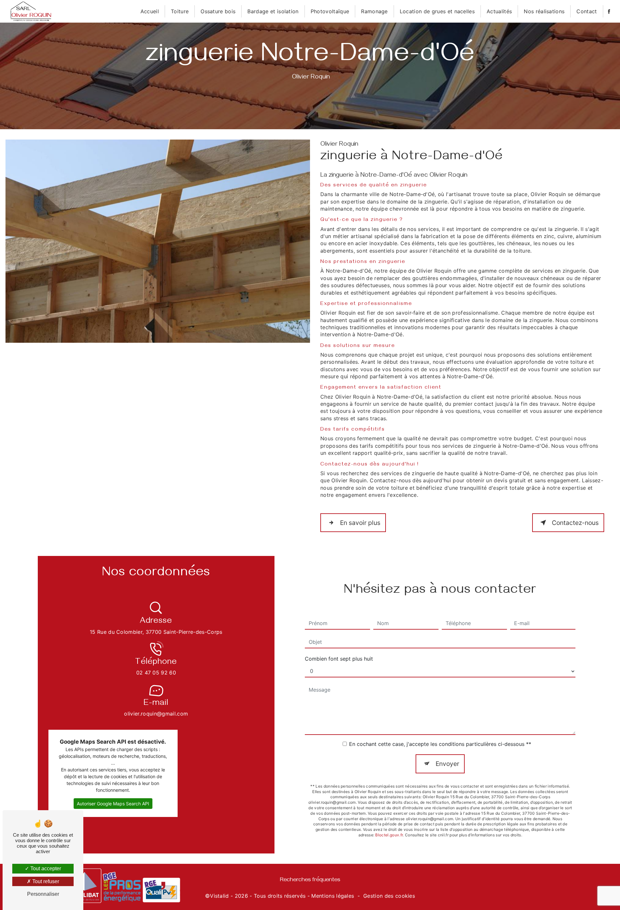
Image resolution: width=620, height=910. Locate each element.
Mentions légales (332, 896)
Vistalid (219, 896)
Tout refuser (45, 881)
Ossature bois (218, 11)
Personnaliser (43, 894)
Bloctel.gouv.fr (389, 834)
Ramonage (374, 11)
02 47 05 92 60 (156, 672)
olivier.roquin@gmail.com (156, 713)
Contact (586, 11)
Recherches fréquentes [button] (310, 880)
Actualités (499, 11)
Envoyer (447, 764)
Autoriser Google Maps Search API (113, 803)
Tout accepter (45, 868)
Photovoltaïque (330, 11)
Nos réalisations (544, 11)
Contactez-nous (575, 523)
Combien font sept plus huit (339, 658)
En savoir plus (360, 523)
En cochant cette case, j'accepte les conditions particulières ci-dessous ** (440, 744)
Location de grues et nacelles (437, 11)
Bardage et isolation (272, 11)
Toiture (180, 11)
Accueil (149, 11)
